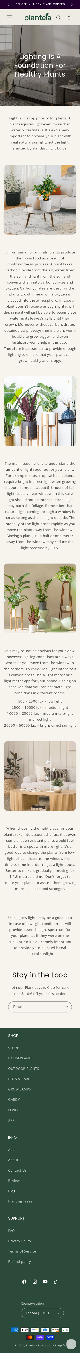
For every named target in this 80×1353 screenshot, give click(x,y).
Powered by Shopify (51, 1345)
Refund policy (19, 1261)
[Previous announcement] (8, 4)
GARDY (14, 1099)
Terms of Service (22, 1251)
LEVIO (13, 1110)
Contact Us (17, 1170)
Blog (12, 1191)
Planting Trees (20, 1201)
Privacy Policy (19, 1241)
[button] (9, 17)
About (13, 1160)
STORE (13, 1048)
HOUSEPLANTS (20, 1058)
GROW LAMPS (19, 1089)
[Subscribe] (66, 1006)
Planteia (31, 1345)
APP (11, 1120)
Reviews (15, 1180)
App (11, 1149)
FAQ (11, 1230)
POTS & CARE (19, 1079)
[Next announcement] (72, 4)
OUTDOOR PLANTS (23, 1068)
